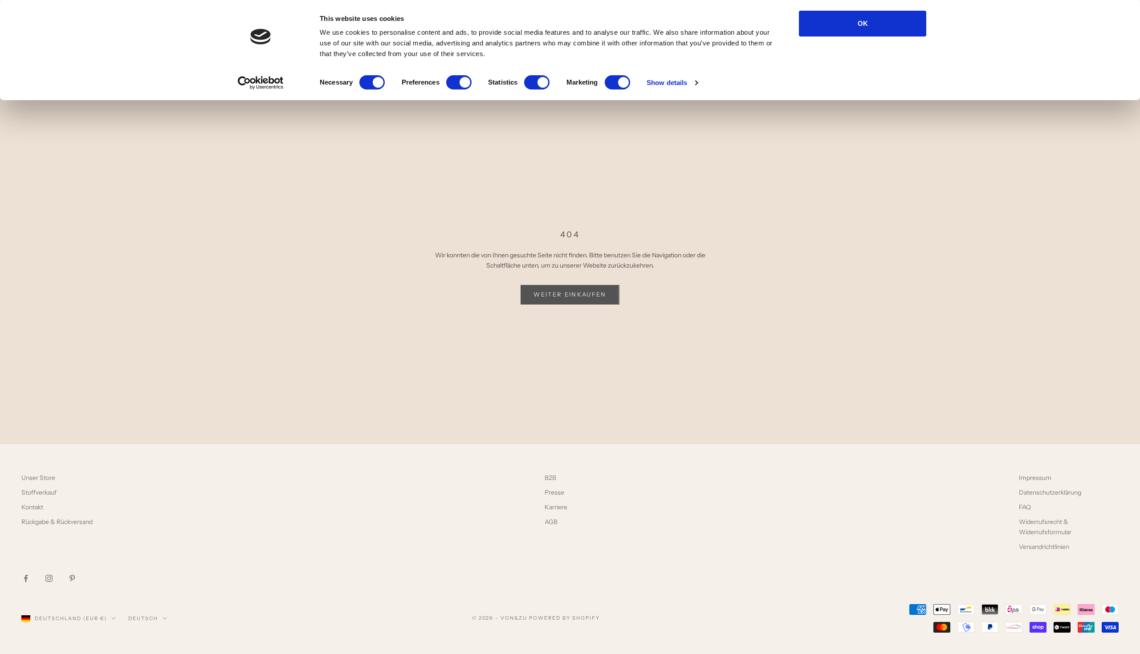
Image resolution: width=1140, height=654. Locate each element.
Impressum (1035, 478)
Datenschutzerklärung (1050, 492)
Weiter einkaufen (569, 294)
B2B (550, 478)
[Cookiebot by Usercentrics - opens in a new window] (261, 82)
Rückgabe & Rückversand (57, 522)
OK (863, 23)
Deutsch (143, 618)
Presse (554, 492)
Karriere (556, 507)
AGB (551, 522)
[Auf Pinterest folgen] (72, 578)
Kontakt (32, 507)
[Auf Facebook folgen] (25, 578)
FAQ (1025, 507)
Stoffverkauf (39, 492)
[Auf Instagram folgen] (49, 578)
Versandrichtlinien (1044, 547)
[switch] (459, 82)
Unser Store (38, 478)
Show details (667, 82)
